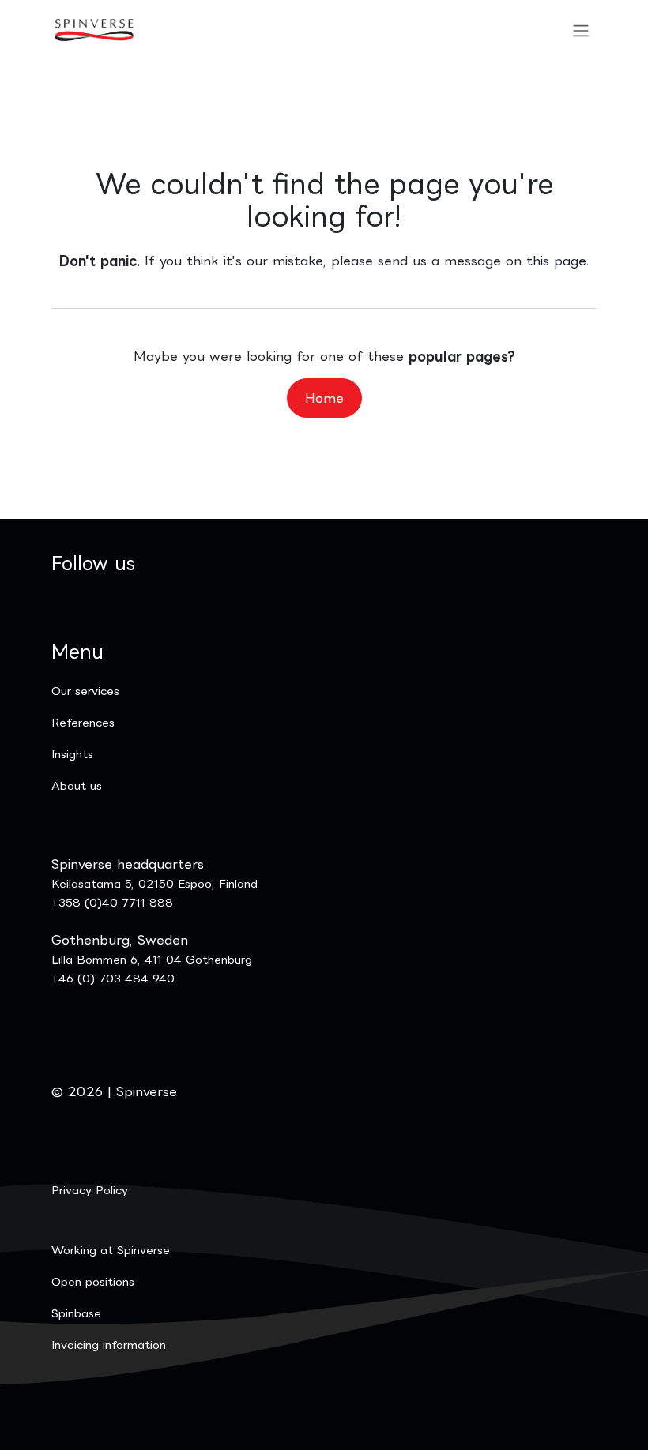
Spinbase (76, 1313)
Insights (72, 754)
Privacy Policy (89, 1190)
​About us (76, 785)
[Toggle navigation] (581, 30)
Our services (85, 691)
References (83, 722)
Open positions (92, 1281)
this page (556, 261)
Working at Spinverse (110, 1250)
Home (324, 398)
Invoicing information (108, 1344)
